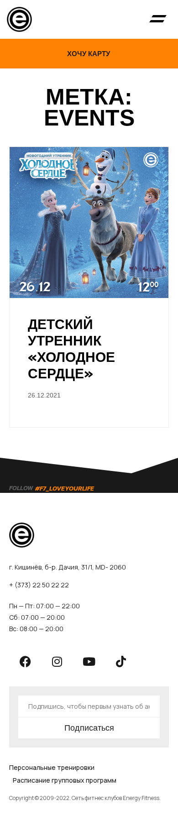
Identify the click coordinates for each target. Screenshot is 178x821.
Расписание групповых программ (64, 780)
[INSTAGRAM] (57, 661)
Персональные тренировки (51, 767)
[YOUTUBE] (89, 661)
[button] (158, 19)
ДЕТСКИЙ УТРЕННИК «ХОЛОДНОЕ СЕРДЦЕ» (71, 349)
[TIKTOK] (121, 661)
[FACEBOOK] (25, 661)
